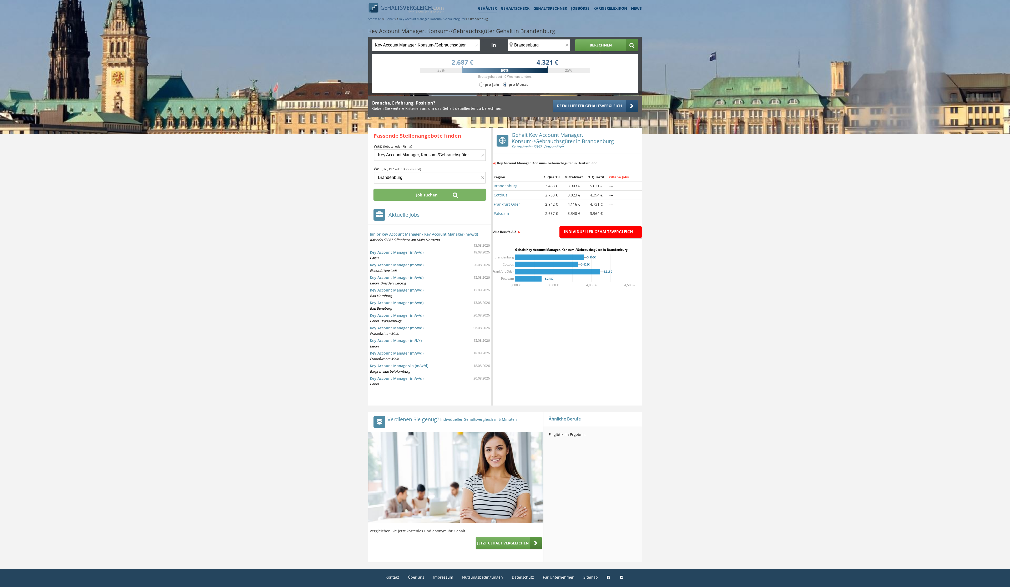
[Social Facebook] (609, 577)
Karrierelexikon (610, 8)
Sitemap (590, 577)
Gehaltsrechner (550, 8)
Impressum (443, 577)
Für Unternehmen (558, 577)
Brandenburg (505, 185)
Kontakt (392, 577)
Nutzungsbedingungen (482, 577)
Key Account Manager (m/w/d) (396, 252)
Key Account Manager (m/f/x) (396, 340)
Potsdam (501, 213)
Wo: (397, 168)
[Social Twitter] (622, 577)
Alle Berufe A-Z (504, 232)
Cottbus (500, 195)
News (636, 8)
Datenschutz (523, 577)
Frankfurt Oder (507, 204)
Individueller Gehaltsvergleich (598, 231)
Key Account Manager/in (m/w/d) (399, 365)
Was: (393, 146)
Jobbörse (580, 8)
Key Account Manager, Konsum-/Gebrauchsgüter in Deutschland (547, 163)
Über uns (416, 577)
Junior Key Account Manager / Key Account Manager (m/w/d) (424, 234)
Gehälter (487, 8)
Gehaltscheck (515, 8)
